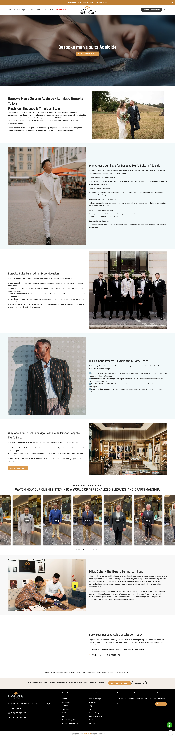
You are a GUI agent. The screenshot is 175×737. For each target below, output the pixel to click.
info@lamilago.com (18, 713)
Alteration (40, 9)
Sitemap (92, 723)
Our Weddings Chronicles (71, 720)
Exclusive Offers (61, 9)
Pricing (64, 716)
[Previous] (3, 522)
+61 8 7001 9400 (113, 655)
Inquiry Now (139, 683)
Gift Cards (49, 9)
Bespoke (12, 9)
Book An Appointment (151, 10)
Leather (65, 706)
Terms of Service (95, 716)
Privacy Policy (94, 713)
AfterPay (92, 702)
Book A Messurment (17, 468)
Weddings (21, 9)
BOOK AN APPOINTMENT (86, 54)
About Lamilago (95, 699)
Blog (90, 706)
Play (27, 520)
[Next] (171, 522)
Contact (92, 720)
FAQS (91, 709)
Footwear (30, 9)
